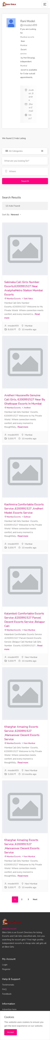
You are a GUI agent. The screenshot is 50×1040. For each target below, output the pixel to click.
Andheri (27, 407)
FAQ (4, 989)
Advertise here (9, 1009)
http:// (30, 117)
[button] (16, 214)
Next (35, 899)
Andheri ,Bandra (31, 95)
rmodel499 (13, 325)
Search (25, 181)
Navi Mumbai (29, 630)
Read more (23, 426)
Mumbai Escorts (13, 298)
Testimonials (8, 984)
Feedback (7, 993)
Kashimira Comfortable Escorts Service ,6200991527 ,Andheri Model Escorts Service (24, 509)
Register (6, 969)
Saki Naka (28, 298)
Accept (10, 1032)
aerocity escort (9, 928)
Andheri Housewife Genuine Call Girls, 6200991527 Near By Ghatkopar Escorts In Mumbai (24, 399)
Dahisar (27, 516)
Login (4, 964)
